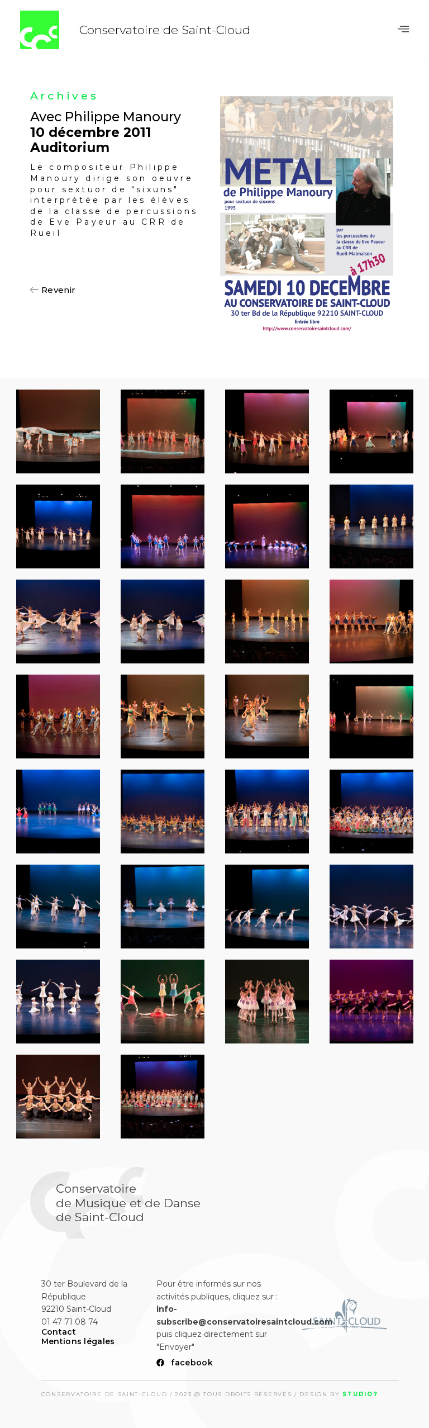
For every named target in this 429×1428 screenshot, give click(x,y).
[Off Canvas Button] (403, 29)
